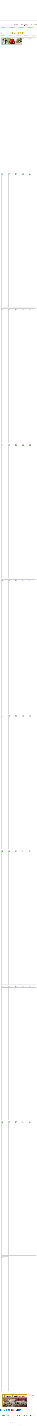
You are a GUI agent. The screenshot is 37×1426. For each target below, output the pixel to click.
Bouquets (24, 25)
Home (16, 25)
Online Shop (20, 1416)
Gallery (29, 1416)
